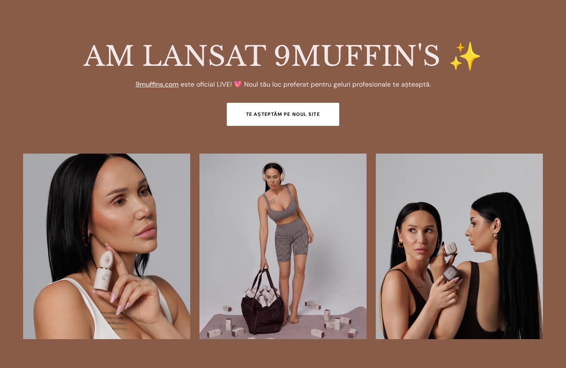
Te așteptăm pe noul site (283, 114)
